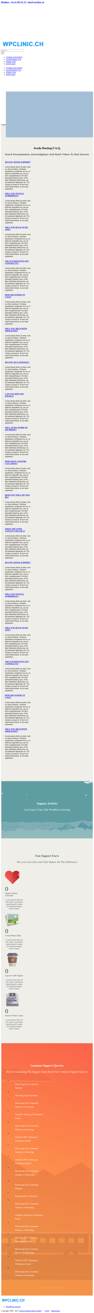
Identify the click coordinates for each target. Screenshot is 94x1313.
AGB (47, 1311)
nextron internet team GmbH (30, 1311)
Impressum (55, 1311)
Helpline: (5, 2)
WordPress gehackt (13, 1307)
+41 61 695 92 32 (18, 2)
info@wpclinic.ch (36, 2)
